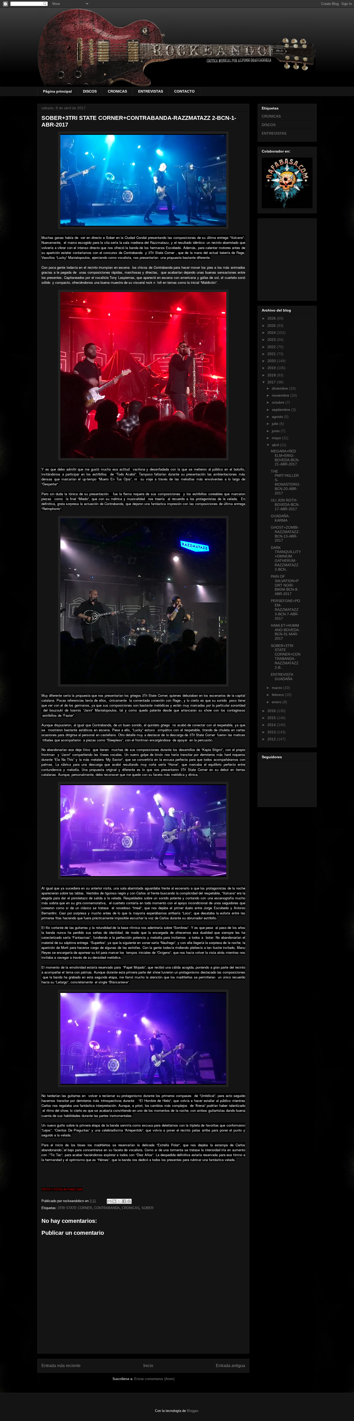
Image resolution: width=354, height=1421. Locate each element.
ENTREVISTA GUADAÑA (282, 676)
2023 (272, 339)
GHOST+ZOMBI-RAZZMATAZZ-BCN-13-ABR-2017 (285, 533)
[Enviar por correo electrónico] (109, 1201)
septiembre (281, 410)
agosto (278, 417)
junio (276, 431)
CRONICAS (117, 91)
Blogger (192, 1411)
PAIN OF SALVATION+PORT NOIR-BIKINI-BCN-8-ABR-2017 (285, 585)
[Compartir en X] (119, 1201)
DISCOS (90, 91)
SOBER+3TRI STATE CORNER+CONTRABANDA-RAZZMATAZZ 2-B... (285, 657)
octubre (278, 402)
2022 (272, 347)
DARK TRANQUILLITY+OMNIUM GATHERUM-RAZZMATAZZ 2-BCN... (286, 558)
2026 (272, 318)
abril (276, 445)
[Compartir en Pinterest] (129, 1201)
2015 (272, 718)
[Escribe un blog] (114, 1201)
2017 (272, 382)
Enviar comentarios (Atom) (154, 1379)
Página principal (57, 91)
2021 (272, 354)
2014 (272, 725)
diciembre (280, 388)
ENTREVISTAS (150, 91)
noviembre (281, 395)
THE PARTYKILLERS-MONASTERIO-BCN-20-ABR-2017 (285, 482)
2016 (272, 711)
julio (275, 424)
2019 (272, 368)
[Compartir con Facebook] (124, 1201)
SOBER (147, 1208)
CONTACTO (184, 91)
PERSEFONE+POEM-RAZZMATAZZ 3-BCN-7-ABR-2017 (285, 609)
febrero (278, 695)
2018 (272, 375)
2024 (272, 332)
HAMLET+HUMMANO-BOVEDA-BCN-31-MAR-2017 (285, 631)
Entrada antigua (230, 1365)
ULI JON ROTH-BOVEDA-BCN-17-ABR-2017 (285, 504)
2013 (272, 732)
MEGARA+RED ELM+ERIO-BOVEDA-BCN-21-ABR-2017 (285, 457)
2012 (272, 739)
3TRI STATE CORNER (75, 1208)
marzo (277, 688)
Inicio (148, 1365)
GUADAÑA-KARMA (280, 518)
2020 (272, 361)
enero (277, 702)
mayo (277, 438)
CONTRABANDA (107, 1208)
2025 (272, 325)
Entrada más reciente (61, 1365)
